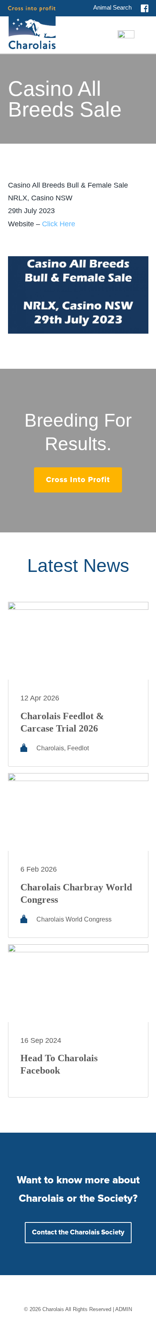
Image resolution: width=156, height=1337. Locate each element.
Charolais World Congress (74, 919)
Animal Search (112, 7)
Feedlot (78, 748)
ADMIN (123, 1309)
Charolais (50, 748)
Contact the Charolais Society (78, 1232)
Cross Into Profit (78, 480)
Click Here (58, 224)
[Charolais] (32, 27)
